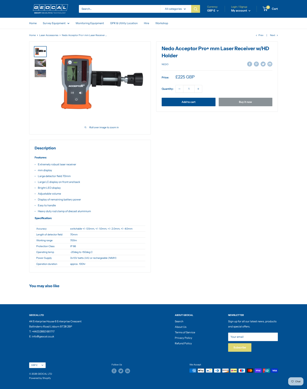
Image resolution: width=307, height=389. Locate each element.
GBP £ (34, 365)
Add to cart (188, 102)
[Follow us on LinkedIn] (127, 370)
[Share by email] (269, 64)
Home (33, 23)
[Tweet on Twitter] (263, 64)
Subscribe (239, 347)
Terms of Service (185, 332)
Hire (146, 23)
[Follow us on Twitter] (120, 370)
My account (239, 10)
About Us (180, 327)
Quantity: (167, 88)
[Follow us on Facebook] (114, 370)
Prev (260, 35)
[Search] (195, 9)
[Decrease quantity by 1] (179, 89)
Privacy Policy (183, 338)
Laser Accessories (48, 35)
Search (179, 321)
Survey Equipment (54, 23)
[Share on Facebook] (249, 64)
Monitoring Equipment (90, 23)
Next (272, 35)
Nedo (165, 64)
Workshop (161, 23)
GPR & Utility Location (124, 23)
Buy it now (245, 102)
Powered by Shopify (40, 378)
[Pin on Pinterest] (256, 64)
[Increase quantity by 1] (198, 89)
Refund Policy (183, 343)
